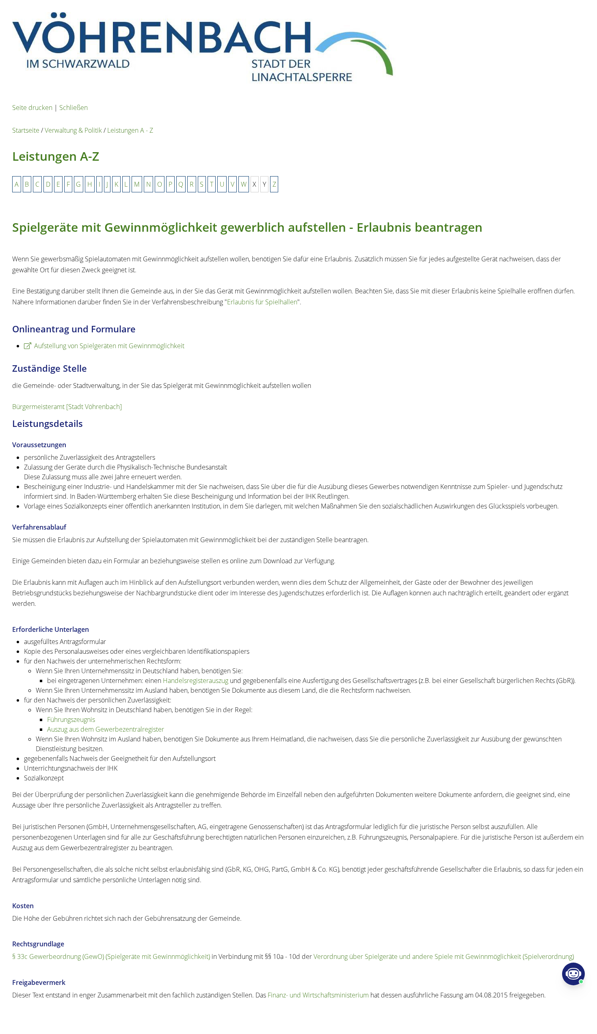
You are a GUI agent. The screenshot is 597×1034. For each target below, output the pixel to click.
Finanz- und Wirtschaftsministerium (318, 995)
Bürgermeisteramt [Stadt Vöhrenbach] (67, 406)
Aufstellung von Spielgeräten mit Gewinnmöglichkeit (109, 345)
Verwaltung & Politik (73, 130)
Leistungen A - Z (130, 130)
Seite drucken (32, 107)
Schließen (73, 107)
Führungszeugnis (71, 719)
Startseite (25, 130)
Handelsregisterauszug (195, 680)
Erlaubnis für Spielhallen (262, 301)
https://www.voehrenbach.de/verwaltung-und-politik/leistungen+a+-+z (210, 1016)
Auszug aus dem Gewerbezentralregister (105, 729)
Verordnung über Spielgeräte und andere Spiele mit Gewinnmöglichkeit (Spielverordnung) (444, 956)
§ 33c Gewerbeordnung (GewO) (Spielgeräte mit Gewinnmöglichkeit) (111, 956)
